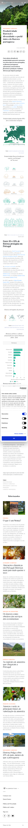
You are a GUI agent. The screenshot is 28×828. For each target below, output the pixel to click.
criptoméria (6, 110)
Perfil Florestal (16, 251)
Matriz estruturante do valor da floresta (15, 235)
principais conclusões (10, 266)
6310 (6, 273)
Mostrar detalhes (18, 433)
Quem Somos (7, 799)
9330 (6, 275)
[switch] (24, 418)
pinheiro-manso (18, 105)
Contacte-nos (7, 796)
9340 (13, 277)
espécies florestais (17, 101)
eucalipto (14, 107)
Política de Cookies (8, 807)
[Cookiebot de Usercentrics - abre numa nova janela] (20, 388)
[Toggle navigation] (25, 3)
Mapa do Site (7, 825)
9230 (21, 275)
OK (14, 438)
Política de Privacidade (9, 804)
